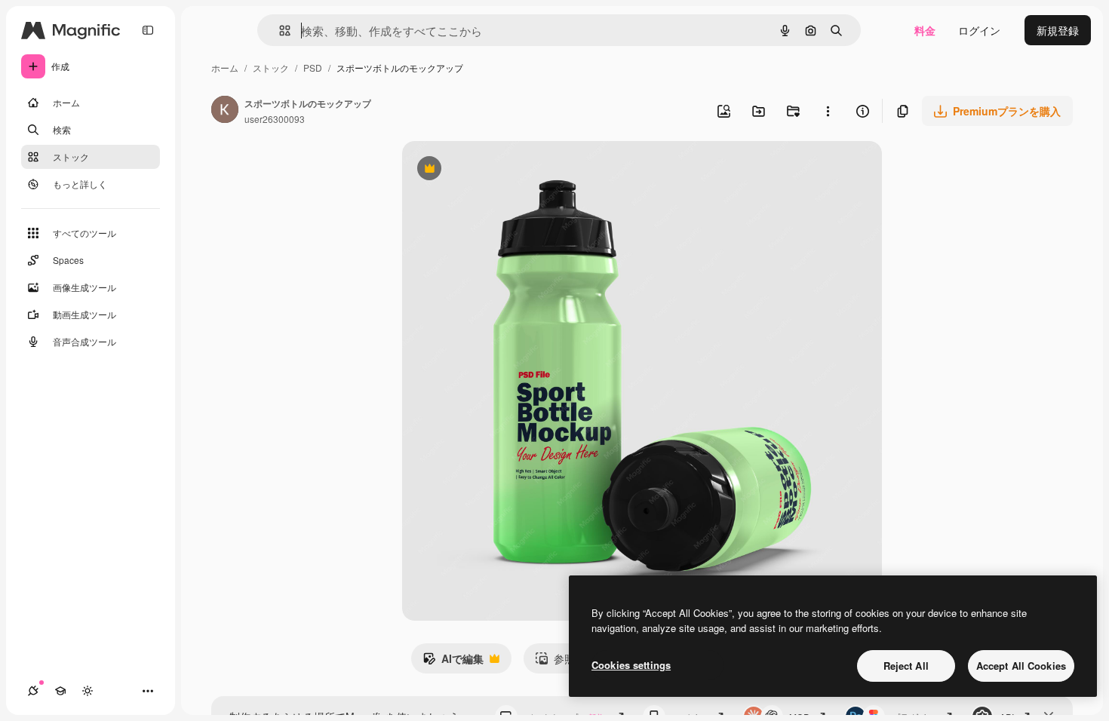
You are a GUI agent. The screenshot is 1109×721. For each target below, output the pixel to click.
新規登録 (1058, 30)
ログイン (979, 30)
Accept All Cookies (1021, 665)
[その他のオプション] (828, 111)
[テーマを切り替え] (87, 691)
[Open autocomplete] (279, 30)
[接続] (33, 691)
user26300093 (274, 118)
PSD (312, 67)
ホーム (224, 67)
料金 (924, 30)
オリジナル (506, 170)
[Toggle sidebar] (148, 30)
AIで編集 (453, 662)
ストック (271, 67)
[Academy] (60, 691)
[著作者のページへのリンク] (224, 111)
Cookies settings (631, 665)
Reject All (906, 665)
